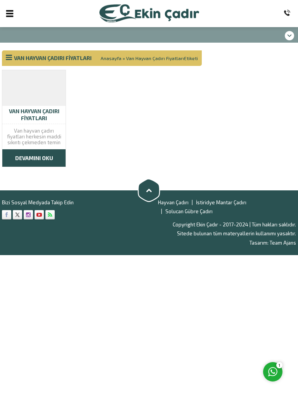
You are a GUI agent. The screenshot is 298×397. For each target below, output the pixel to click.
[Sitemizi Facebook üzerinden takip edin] (6, 214)
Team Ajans (283, 243)
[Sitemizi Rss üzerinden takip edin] (50, 214)
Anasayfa (110, 58)
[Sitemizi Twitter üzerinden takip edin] (17, 214)
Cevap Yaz (224, 340)
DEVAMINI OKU (34, 158)
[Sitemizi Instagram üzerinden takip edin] (28, 214)
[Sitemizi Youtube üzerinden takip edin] (39, 214)
